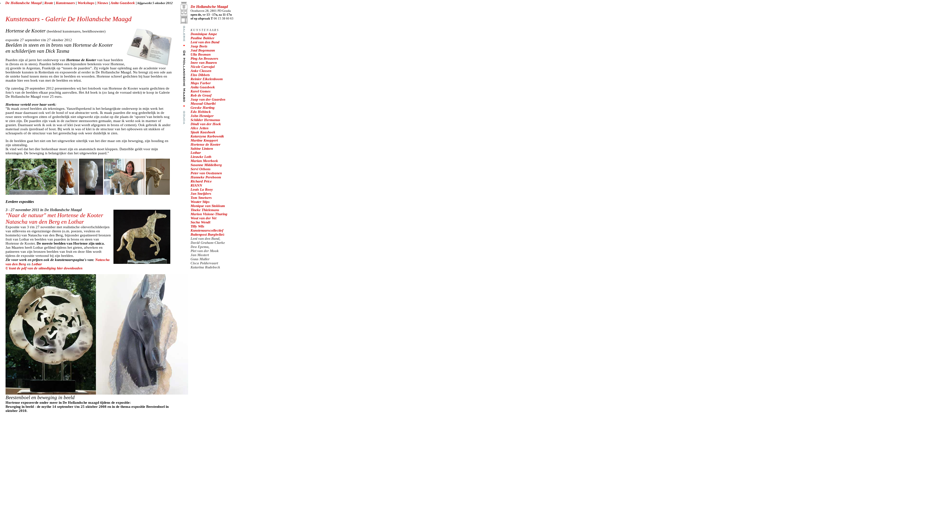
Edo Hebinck (201, 112)
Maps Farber (201, 83)
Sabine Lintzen (202, 148)
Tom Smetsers (201, 198)
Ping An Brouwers (204, 58)
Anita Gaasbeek (123, 3)
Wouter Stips (200, 202)
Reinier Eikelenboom (207, 79)
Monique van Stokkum (208, 206)
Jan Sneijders (201, 193)
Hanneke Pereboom (206, 177)
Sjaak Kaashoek (203, 132)
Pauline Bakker (202, 38)
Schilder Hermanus (205, 120)
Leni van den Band (205, 42)
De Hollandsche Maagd (23, 3)
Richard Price (201, 181)
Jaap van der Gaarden (208, 99)
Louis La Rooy (202, 189)
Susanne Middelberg (206, 165)
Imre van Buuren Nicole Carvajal (204, 65)
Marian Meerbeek (204, 161)
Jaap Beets (199, 46)
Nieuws (103, 3)
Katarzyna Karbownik (207, 136)
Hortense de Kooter (205, 144)
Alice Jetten (199, 128)
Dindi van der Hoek (206, 124)
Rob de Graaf (201, 95)
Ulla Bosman (201, 54)
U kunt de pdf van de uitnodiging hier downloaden (44, 268)
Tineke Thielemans (205, 210)
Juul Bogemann (203, 50)
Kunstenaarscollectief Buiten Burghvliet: (208, 232)
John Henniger (202, 116)
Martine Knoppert (204, 140)
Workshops (86, 3)
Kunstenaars (65, 3)
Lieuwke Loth (201, 157)
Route (48, 3)
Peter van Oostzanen (206, 173)
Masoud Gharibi (203, 103)
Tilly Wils (197, 226)
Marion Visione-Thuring (209, 214)
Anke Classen (201, 71)
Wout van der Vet (203, 218)
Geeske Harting (203, 108)
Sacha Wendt (200, 222)
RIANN (196, 185)
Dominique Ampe (204, 34)
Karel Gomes (201, 91)
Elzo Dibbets (200, 75)
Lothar (37, 264)
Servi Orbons (201, 169)
